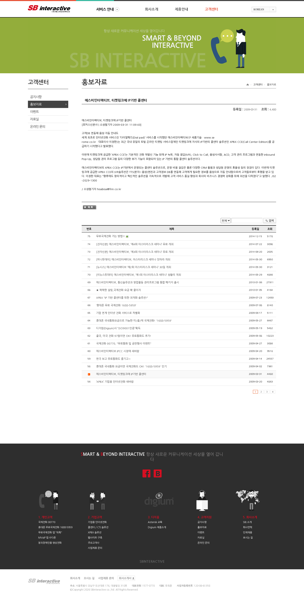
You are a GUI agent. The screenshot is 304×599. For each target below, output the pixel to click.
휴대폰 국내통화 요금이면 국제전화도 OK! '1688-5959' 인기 (131, 366)
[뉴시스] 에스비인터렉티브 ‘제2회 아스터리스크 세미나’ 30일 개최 (133, 267)
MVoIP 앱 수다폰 (47, 537)
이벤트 (34, 111)
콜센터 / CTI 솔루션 (98, 527)
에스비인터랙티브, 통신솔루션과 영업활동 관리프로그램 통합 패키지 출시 (137, 282)
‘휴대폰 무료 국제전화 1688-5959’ (116, 305)
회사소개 (151, 9)
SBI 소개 (247, 522)
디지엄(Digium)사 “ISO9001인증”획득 (118, 328)
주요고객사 (93, 543)
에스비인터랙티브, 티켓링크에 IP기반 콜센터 (121, 374)
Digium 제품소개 (157, 527)
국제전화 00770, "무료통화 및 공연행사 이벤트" (123, 343)
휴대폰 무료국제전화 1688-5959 (55, 527)
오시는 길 (248, 537)
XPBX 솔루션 (94, 532)
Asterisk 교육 (155, 522)
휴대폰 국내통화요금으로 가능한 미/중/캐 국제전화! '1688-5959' (134, 320)
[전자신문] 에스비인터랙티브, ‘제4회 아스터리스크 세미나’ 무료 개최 (135, 244)
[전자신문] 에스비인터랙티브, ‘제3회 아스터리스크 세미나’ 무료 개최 (135, 252)
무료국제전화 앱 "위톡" (50, 532)
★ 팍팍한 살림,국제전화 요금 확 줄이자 (118, 290)
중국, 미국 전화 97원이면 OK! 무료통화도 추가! (123, 336)
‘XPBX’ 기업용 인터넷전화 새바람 (115, 381)
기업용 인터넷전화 (97, 522)
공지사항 (36, 96)
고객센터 (211, 9)
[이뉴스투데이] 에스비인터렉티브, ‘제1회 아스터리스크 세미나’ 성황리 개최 (138, 274)
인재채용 (247, 532)
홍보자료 (36, 104)
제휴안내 (181, 9)
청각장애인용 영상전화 (50, 543)
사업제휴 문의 (95, 548)
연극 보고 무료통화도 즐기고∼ (113, 359)
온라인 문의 (37, 126)
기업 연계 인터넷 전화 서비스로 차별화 (118, 313)
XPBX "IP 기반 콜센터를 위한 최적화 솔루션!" (122, 297)
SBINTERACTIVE (152, 561)
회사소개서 (125, 578)
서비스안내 (107, 9)
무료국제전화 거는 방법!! (110, 236)
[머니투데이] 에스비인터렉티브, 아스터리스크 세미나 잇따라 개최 (133, 259)
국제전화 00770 (46, 522)
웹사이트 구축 (95, 537)
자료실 (34, 119)
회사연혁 (247, 527)
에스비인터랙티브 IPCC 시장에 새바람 (117, 351)
